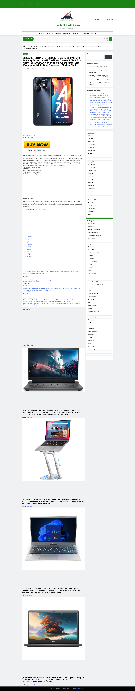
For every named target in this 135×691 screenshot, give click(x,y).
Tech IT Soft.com (67, 25)
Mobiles (90, 308)
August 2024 (91, 173)
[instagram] (24, 20)
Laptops (90, 290)
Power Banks (91, 328)
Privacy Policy (77, 33)
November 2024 (91, 167)
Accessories (91, 226)
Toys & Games (91, 346)
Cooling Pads (91, 258)
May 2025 (90, 156)
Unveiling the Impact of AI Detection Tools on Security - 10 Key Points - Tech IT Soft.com (100, 95)
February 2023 (91, 208)
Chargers (90, 244)
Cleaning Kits (91, 249)
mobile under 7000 (32, 298)
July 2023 (90, 205)
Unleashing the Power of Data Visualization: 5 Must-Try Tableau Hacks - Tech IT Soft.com (100, 122)
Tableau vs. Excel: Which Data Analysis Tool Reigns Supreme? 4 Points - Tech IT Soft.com (101, 109)
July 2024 (90, 176)
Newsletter (67, 33)
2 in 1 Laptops (91, 223)
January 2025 (91, 162)
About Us (41, 33)
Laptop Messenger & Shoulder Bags (96, 285)
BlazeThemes (81, 688)
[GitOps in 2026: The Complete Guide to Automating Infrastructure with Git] (65, 39)
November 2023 (91, 194)
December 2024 (91, 164)
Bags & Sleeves (91, 238)
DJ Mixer (90, 264)
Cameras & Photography (94, 241)
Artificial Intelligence (93, 232)
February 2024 (91, 188)
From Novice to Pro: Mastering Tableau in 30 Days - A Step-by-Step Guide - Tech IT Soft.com (100, 116)
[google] (28, 20)
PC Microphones (92, 322)
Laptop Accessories (93, 279)
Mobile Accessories (92, 305)
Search (89, 54)
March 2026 (91, 141)
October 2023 (91, 197)
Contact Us (49, 33)
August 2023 (91, 202)
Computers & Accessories (94, 252)
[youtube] (29, 20)
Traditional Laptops (92, 349)
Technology (91, 340)
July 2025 (90, 153)
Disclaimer (58, 33)
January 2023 (91, 211)
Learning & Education (93, 293)
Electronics (90, 267)
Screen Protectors (92, 331)
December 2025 (91, 150)
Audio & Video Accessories (94, 235)
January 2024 (91, 191)
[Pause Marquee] (110, 39)
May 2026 (90, 135)
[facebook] (23, 20)
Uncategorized (91, 352)
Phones (90, 325)
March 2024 (91, 185)
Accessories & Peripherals (94, 229)
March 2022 (91, 214)
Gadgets (26, 54)
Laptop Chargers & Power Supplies (96, 282)
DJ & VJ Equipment (92, 261)
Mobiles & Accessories (93, 311)
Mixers (89, 302)
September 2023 (92, 199)
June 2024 (90, 179)
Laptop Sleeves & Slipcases (94, 287)
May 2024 (90, 182)
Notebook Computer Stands (94, 317)
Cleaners (90, 247)
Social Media (91, 334)
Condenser (90, 255)
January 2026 (91, 147)
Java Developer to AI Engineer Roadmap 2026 (99, 80)
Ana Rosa (27, 68)
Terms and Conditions (89, 33)
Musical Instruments (93, 314)
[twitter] (26, 20)
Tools (89, 343)
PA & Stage (90, 320)
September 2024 (92, 170)
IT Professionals (92, 273)
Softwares (90, 337)
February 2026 (91, 144)
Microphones (91, 299)
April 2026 (90, 138)
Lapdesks (90, 276)
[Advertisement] (53, 186)
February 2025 (91, 159)
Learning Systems (92, 296)
